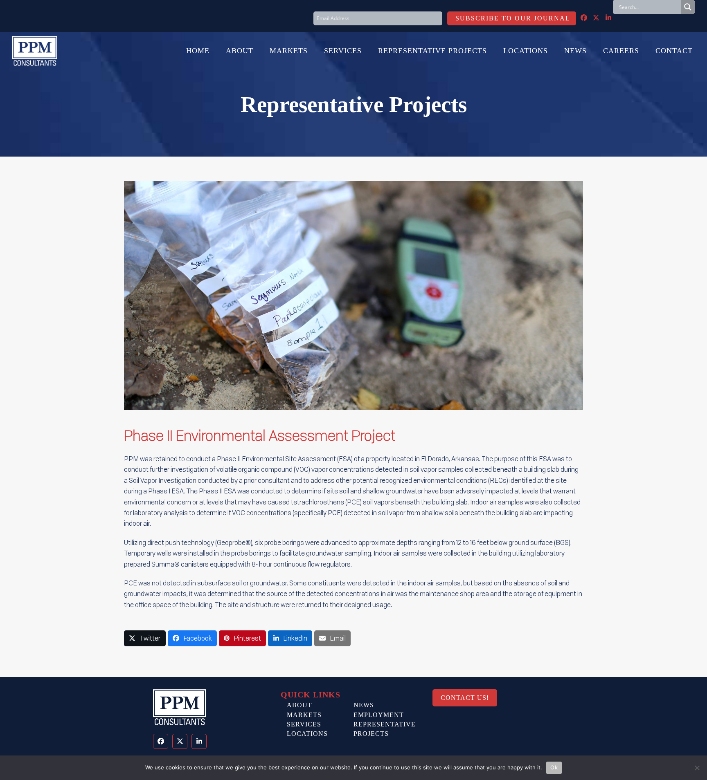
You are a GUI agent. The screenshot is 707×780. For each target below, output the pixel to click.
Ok (554, 767)
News (364, 705)
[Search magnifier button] (688, 7)
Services (304, 724)
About (299, 705)
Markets (304, 714)
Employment (379, 714)
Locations (307, 733)
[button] (145, 638)
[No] (697, 768)
